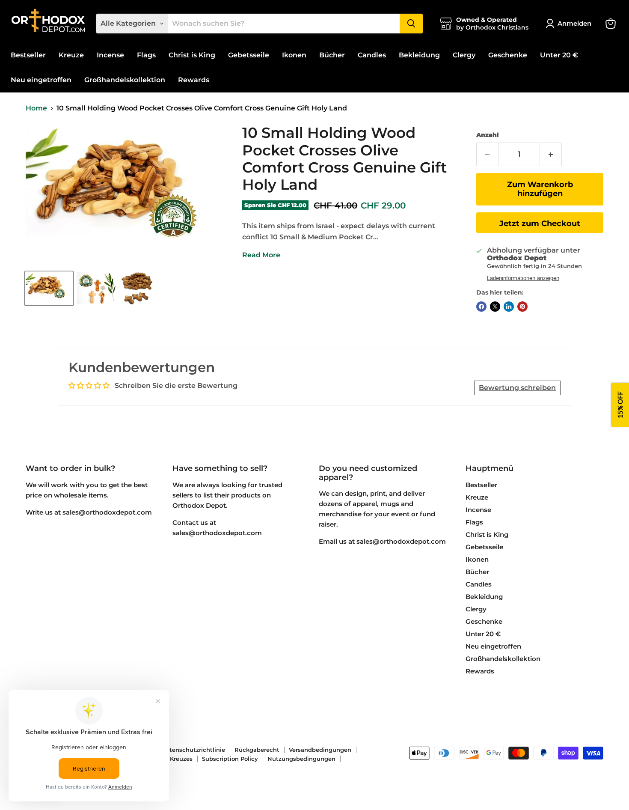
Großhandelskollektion (124, 80)
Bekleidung (419, 55)
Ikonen (294, 55)
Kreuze (71, 55)
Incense (110, 55)
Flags (146, 55)
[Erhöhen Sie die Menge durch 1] (551, 154)
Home (36, 108)
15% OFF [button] (620, 405)
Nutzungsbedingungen (301, 758)
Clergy (464, 55)
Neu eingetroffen (41, 80)
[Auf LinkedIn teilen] (509, 306)
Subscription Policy (230, 758)
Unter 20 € (559, 55)
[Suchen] (411, 23)
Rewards (193, 80)
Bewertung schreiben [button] (517, 388)
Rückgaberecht (256, 749)
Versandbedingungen (320, 749)
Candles (372, 55)
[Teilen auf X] (495, 306)
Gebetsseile (248, 55)
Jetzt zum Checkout (539, 223)
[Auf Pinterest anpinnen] (522, 306)
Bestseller (28, 55)
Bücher (332, 55)
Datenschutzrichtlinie (193, 749)
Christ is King (192, 55)
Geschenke (507, 55)
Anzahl (487, 134)
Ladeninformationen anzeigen (523, 278)
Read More (261, 255)
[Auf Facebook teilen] (481, 306)
